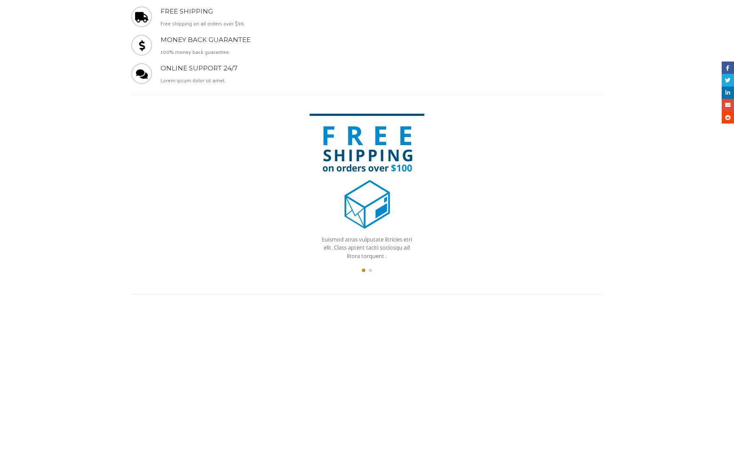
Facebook (728, 68)
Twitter (728, 80)
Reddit (728, 117)
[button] (363, 270)
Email (728, 105)
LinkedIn (728, 93)
